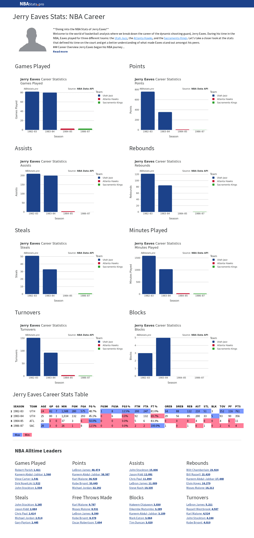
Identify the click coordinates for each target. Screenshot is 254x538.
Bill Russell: (198, 474)
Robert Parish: (28, 470)
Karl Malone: (84, 479)
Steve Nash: (141, 488)
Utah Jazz (121, 38)
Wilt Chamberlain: (202, 470)
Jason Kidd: (140, 474)
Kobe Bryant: (85, 483)
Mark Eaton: (140, 518)
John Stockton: (28, 488)
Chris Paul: (140, 479)
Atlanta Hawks (143, 38)
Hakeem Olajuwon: (144, 504)
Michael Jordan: (86, 488)
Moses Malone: (200, 488)
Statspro (32, 4)
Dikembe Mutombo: (145, 509)
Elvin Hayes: (198, 483)
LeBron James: (86, 470)
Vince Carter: (26, 479)
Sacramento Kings (175, 38)
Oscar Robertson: (87, 522)
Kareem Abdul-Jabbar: (33, 474)
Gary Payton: (26, 522)
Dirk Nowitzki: (27, 483)
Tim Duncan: (140, 522)
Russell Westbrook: (202, 509)
